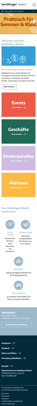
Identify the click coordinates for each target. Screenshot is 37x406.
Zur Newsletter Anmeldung (16, 325)
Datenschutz (5, 396)
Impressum (5, 398)
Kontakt (5, 366)
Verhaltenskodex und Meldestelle (12, 401)
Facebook (5, 348)
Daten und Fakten (9, 353)
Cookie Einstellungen (8, 404)
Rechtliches (5, 393)
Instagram (6, 343)
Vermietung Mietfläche (11, 358)
